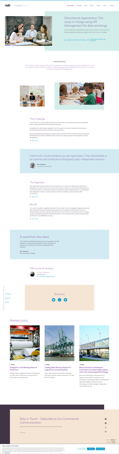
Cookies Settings (81, 448)
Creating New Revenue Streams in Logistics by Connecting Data (58, 368)
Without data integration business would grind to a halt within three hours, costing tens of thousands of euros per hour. (25, 375)
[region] (59, 449)
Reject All (91, 448)
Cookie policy (7, 452)
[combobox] (113, 440)
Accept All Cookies (100, 448)
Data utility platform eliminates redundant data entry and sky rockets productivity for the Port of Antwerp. (59, 375)
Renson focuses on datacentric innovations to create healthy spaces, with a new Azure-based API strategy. (93, 369)
